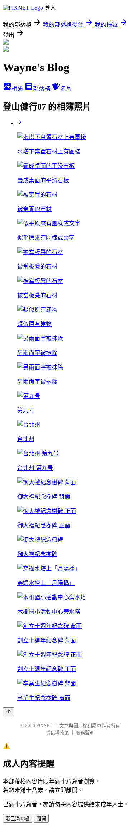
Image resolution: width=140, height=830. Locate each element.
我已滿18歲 (17, 818)
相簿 (17, 89)
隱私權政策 (57, 732)
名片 (66, 89)
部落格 (42, 89)
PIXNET (44, 725)
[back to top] (8, 711)
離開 (41, 818)
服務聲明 (85, 732)
